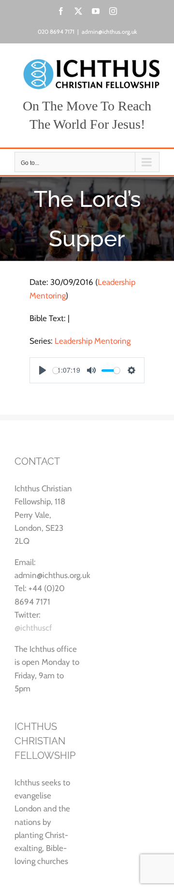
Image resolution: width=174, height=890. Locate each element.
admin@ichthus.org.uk (109, 31)
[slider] (56, 370)
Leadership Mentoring (92, 341)
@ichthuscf (33, 628)
